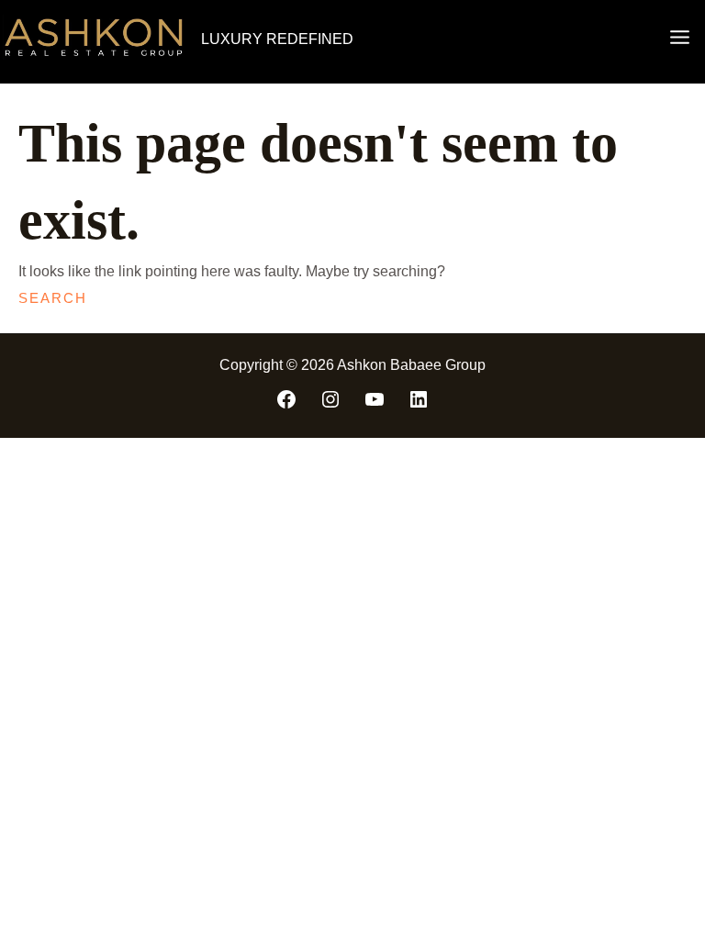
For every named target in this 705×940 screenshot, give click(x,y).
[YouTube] (375, 399)
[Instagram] (330, 399)
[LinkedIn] (419, 399)
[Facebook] (286, 399)
